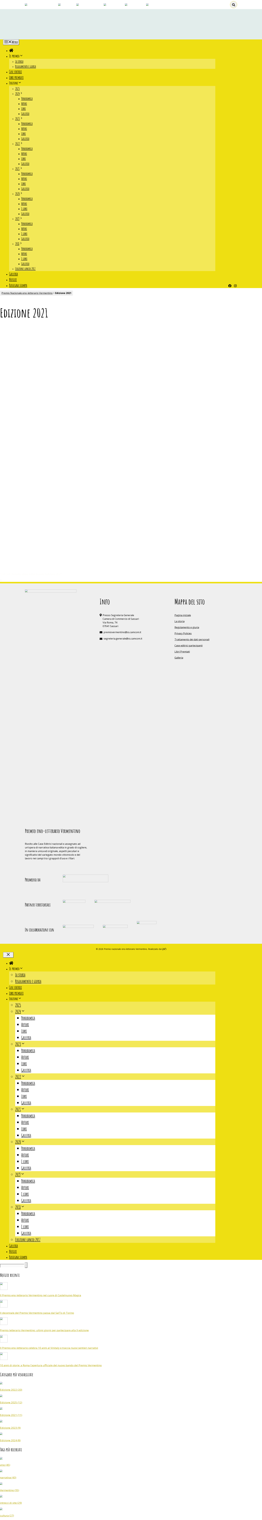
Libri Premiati (182, 651)
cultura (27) (7, 1515)
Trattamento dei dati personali (192, 639)
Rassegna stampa (18, 285)
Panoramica (27, 98)
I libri (24, 208)
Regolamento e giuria (25, 66)
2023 (17, 118)
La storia (19, 61)
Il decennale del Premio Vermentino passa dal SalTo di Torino (37, 1313)
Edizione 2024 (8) (10, 1440)
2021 (17, 168)
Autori (24, 103)
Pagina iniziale (183, 615)
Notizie (13, 279)
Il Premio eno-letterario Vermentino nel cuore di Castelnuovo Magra (40, 1295)
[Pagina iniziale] (11, 50)
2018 (17, 244)
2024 (17, 93)
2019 (17, 218)
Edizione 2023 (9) (10, 1427)
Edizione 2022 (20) (11, 1389)
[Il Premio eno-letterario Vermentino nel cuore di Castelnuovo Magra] (4, 1289)
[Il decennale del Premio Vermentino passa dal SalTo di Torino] (4, 1306)
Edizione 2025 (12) (11, 1402)
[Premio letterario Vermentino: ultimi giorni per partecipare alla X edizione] (4, 1324)
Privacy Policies (183, 633)
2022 (17, 143)
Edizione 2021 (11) (11, 1415)
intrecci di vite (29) (11, 1503)
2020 (17, 193)
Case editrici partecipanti (189, 645)
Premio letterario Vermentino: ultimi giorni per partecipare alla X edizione (44, 1330)
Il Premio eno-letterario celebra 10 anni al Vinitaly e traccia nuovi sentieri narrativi (49, 1348)
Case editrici (15, 71)
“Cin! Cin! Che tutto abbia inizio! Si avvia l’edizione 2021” (31, 574)
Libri (23, 108)
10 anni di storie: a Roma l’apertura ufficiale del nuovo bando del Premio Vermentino (51, 1365)
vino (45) (5, 1465)
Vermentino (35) (9, 1490)
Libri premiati (16, 77)
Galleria (25, 113)
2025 (17, 88)
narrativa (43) (8, 1477)
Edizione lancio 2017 (25, 269)
